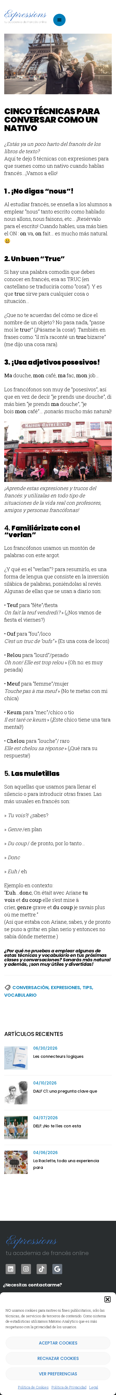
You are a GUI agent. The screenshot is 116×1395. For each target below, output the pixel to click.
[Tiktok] (41, 1269)
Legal (93, 1387)
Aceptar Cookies (58, 1343)
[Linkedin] (10, 1269)
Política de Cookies (33, 1387)
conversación (30, 987)
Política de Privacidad (69, 1387)
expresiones (65, 987)
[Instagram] (26, 1269)
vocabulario (20, 995)
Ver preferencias (58, 1374)
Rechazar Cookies (58, 1358)
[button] (107, 1299)
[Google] (57, 1269)
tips (87, 987)
